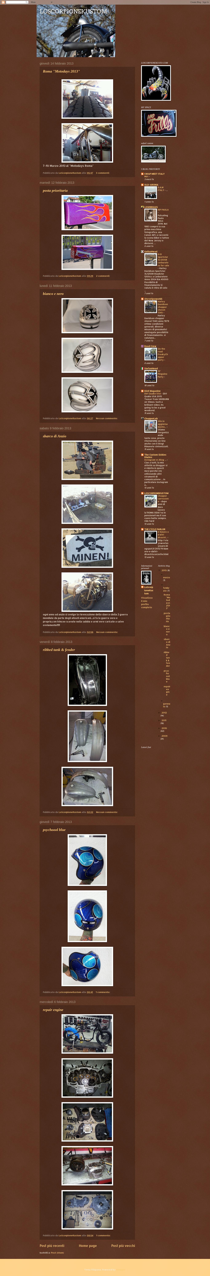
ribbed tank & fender (59, 650)
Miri (146, 176)
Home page (88, 1246)
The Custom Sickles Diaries (155, 456)
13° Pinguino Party (162, 374)
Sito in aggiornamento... (163, 424)
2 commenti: (103, 275)
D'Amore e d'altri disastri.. (163, 535)
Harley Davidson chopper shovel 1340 (163, 307)
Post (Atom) (57, 1252)
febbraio (166, 589)
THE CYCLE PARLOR (154, 529)
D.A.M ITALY (161, 188)
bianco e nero (53, 294)
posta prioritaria (55, 190)
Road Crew (150, 346)
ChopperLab (151, 418)
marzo (166, 577)
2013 (164, 570)
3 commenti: (103, 172)
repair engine (53, 1010)
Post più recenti (52, 1246)
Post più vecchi (123, 1246)
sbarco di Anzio (54, 436)
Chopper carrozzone (163, 498)
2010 (164, 728)
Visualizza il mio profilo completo (147, 602)
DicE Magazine (152, 390)
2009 (164, 735)
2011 (164, 720)
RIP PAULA (163, 209)
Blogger (120, 1269)
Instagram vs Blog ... (155, 459)
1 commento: (103, 992)
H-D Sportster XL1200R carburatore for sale (163, 260)
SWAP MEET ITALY (154, 173)
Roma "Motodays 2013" (61, 71)
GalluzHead (150, 251)
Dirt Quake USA (152, 393)
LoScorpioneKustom (148, 590)
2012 (164, 712)
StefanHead (151, 368)
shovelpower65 (153, 298)
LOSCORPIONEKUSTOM (73, 11)
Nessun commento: (107, 418)
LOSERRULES (151, 207)
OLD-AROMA (151, 184)
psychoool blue (54, 830)
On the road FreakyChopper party (163, 354)
